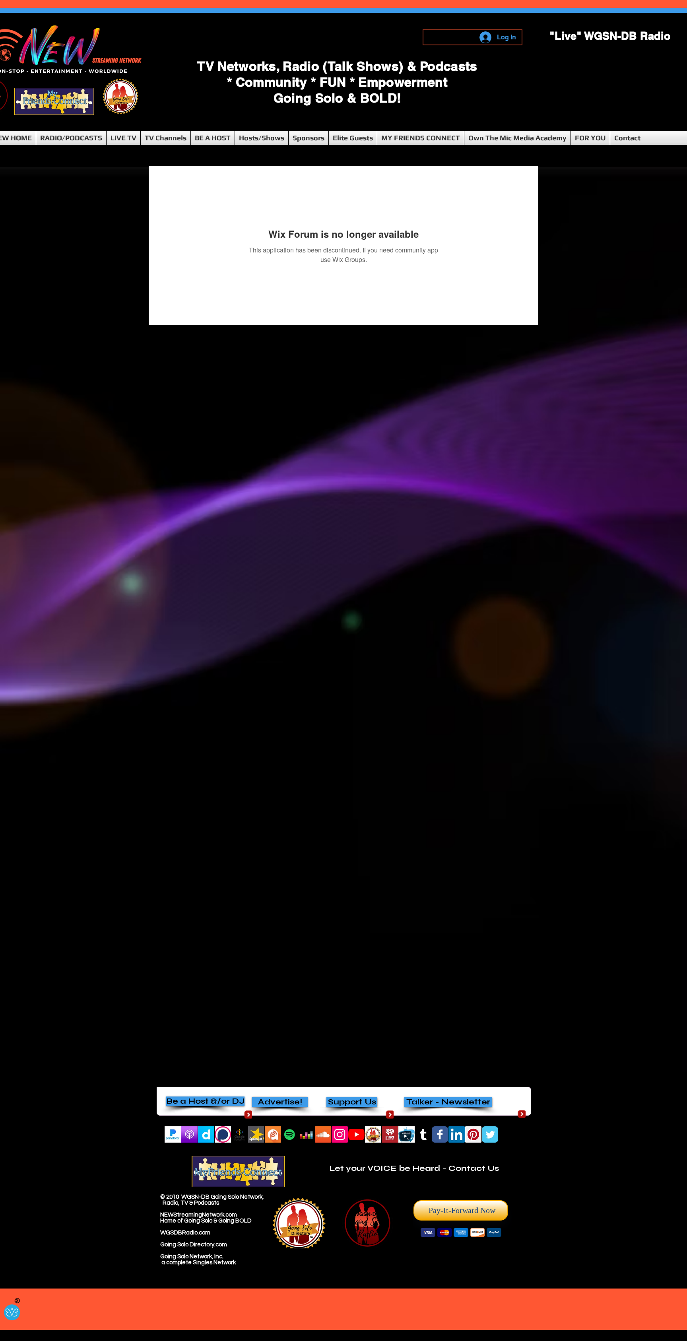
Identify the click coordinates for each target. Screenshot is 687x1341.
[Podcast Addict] (273, 1134)
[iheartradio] (390, 1134)
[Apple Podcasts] (189, 1134)
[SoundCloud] (323, 1134)
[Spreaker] (256, 1134)
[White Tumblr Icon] (423, 1134)
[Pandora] (173, 1134)
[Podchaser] (223, 1134)
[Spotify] (289, 1134)
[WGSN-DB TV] (406, 1134)
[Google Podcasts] (239, 1134)
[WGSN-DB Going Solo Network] (356, 1134)
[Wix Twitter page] (490, 1134)
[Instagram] (340, 1134)
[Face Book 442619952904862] (440, 1134)
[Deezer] (306, 1134)
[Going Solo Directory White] (373, 1134)
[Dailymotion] (206, 1134)
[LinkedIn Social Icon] (456, 1134)
